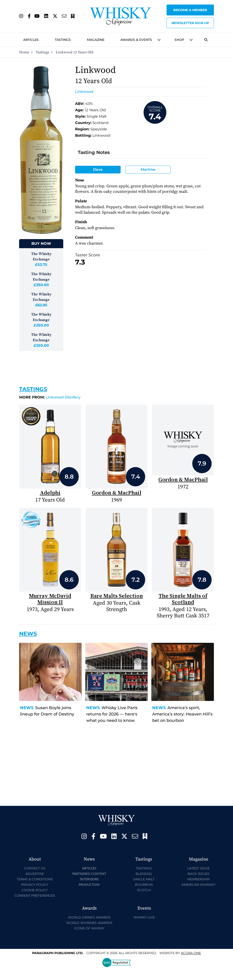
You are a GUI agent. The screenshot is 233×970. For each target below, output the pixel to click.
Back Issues (198, 874)
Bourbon (144, 885)
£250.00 (41, 285)
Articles (31, 40)
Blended (144, 874)
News (26, 707)
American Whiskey (198, 885)
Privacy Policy (34, 885)
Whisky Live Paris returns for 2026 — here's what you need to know (111, 714)
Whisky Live (144, 917)
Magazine (95, 40)
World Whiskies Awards (89, 923)
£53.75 (41, 264)
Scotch (144, 890)
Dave (98, 169)
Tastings (63, 40)
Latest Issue (198, 868)
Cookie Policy (35, 890)
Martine (148, 169)
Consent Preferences (34, 895)
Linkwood (84, 91)
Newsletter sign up (190, 23)
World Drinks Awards (89, 917)
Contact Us (34, 868)
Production (89, 884)
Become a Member (190, 10)
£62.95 (41, 305)
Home (24, 52)
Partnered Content (89, 873)
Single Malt (143, 879)
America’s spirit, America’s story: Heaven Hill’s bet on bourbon (182, 714)
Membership (198, 879)
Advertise (34, 874)
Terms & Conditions (35, 879)
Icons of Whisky (89, 928)
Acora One (191, 953)
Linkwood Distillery (50, 397)
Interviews (89, 879)
